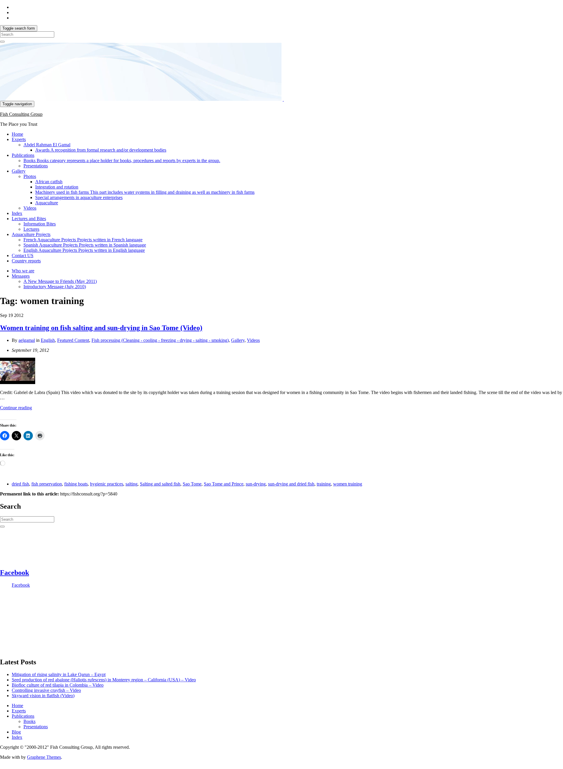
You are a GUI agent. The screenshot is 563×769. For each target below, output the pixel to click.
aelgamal (26, 340)
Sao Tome (192, 483)
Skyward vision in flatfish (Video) (43, 695)
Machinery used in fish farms (145, 192)
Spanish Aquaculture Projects (84, 244)
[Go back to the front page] (283, 99)
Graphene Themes (44, 757)
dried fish (20, 483)
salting (132, 483)
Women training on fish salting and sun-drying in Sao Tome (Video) (101, 328)
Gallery (19, 171)
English (48, 340)
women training (347, 483)
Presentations (35, 165)
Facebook (14, 572)
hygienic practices (106, 483)
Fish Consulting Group (21, 114)
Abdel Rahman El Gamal (46, 144)
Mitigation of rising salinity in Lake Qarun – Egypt (59, 674)
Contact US (22, 255)
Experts (19, 139)
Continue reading (16, 407)
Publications (23, 155)
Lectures (31, 229)
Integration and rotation (56, 186)
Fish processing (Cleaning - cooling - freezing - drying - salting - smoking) (160, 340)
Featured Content (73, 340)
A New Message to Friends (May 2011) (60, 281)
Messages (21, 276)
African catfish (48, 181)
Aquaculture (46, 202)
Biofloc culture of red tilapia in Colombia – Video (58, 685)
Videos (29, 208)
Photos (29, 176)
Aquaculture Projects (31, 234)
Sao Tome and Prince (223, 483)
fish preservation (46, 483)
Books (121, 160)
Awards (100, 149)
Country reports (26, 260)
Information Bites (39, 223)
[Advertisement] (29, 622)
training (324, 483)
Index (17, 213)
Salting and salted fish (160, 483)
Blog (16, 731)
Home (17, 134)
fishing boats (76, 483)
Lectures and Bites (29, 218)
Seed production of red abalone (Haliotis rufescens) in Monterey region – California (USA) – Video (104, 679)
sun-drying (256, 483)
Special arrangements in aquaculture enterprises (79, 197)
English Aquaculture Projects (84, 250)
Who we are (23, 270)
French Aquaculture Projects (83, 239)
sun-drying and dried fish (291, 483)
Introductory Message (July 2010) (54, 286)
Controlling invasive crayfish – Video (46, 690)
